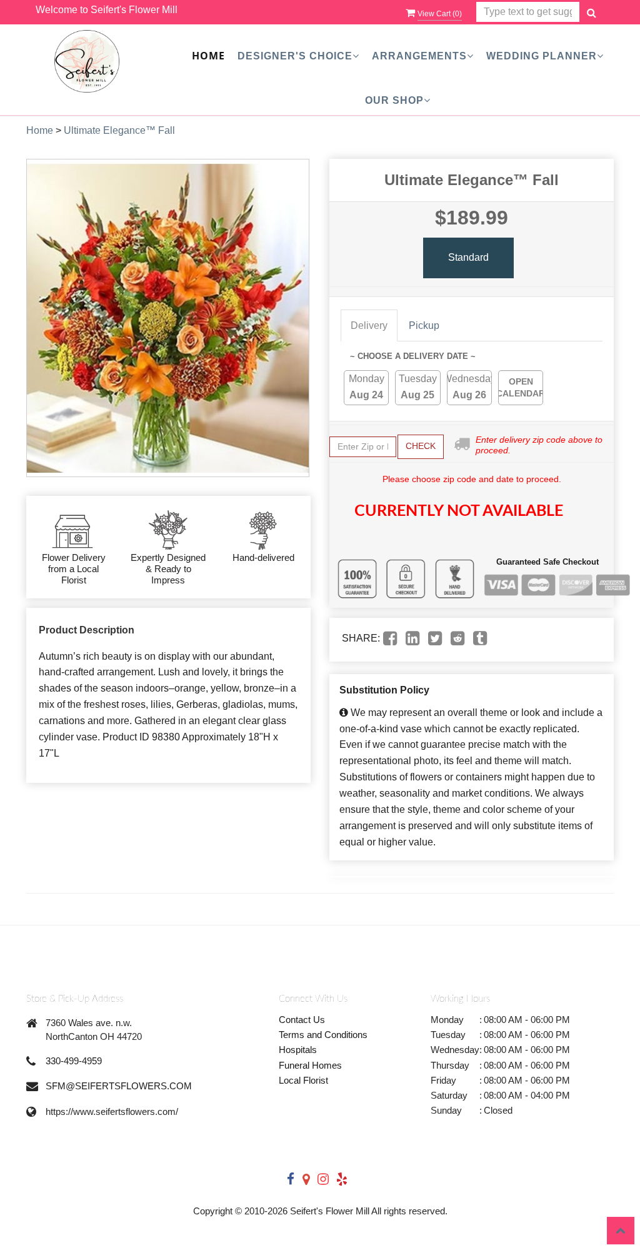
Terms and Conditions (323, 1034)
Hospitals (298, 1049)
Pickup (424, 325)
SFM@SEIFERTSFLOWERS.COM (119, 1086)
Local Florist (303, 1080)
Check (421, 446)
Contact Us (302, 1019)
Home (208, 56)
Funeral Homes (310, 1065)
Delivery (369, 325)
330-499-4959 (74, 1061)
